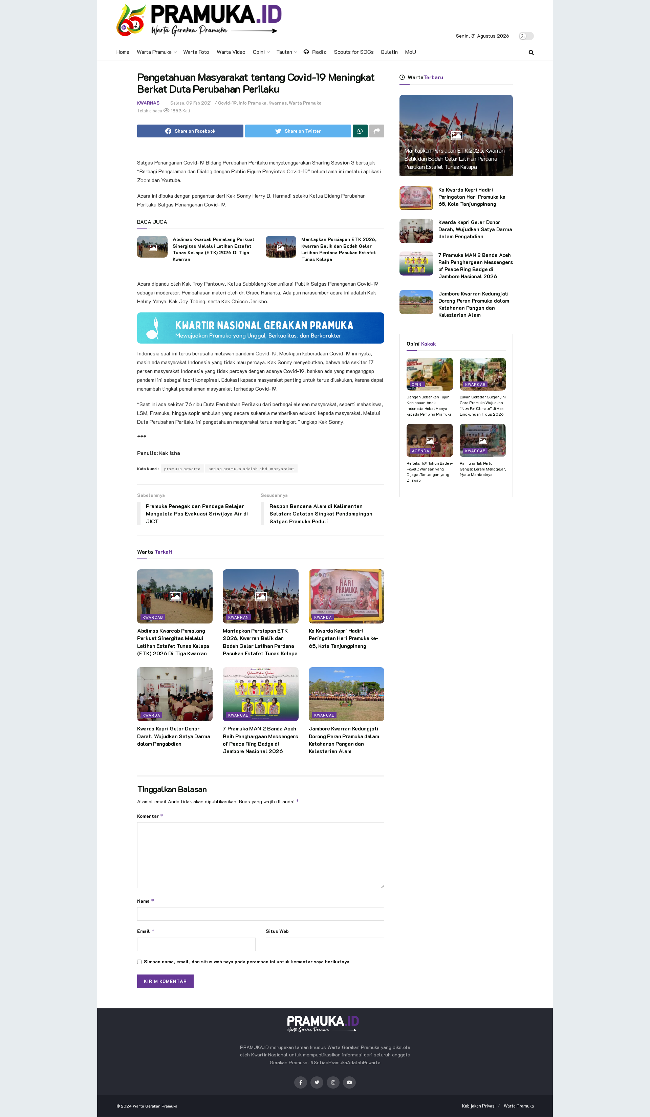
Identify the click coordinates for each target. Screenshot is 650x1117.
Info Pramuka (252, 103)
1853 (175, 110)
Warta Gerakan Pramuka (155, 1106)
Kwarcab (153, 617)
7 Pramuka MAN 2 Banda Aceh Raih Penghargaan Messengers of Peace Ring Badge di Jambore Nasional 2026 (260, 739)
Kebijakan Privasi (479, 1106)
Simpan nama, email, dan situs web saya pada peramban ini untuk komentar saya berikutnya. (247, 961)
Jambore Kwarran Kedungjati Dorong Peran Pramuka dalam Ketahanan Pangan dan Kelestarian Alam (344, 739)
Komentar (150, 816)
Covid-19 (227, 103)
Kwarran (238, 617)
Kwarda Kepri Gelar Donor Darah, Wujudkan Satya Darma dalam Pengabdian (173, 736)
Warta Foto (196, 51)
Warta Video (231, 51)
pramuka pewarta (182, 468)
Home (122, 51)
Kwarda (323, 617)
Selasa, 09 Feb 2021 (191, 103)
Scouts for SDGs (354, 51)
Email (146, 931)
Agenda (420, 450)
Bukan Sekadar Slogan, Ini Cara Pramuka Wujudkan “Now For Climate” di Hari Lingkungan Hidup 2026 (483, 405)
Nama (145, 901)
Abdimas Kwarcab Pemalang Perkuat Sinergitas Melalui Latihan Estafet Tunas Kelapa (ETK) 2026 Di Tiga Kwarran (214, 249)
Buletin (389, 51)
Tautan (284, 51)
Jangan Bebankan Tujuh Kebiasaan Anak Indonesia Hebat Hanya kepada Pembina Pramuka (429, 405)
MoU (410, 51)
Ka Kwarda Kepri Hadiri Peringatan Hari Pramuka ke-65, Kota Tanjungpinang (343, 638)
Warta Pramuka (154, 51)
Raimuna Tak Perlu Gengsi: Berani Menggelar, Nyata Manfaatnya (483, 468)
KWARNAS (148, 103)
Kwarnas (277, 103)
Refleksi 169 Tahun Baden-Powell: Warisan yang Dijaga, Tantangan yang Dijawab (430, 471)
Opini (259, 51)
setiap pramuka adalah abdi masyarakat (251, 468)
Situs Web (277, 931)
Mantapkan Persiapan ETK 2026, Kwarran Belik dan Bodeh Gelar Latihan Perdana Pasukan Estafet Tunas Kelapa (338, 249)
